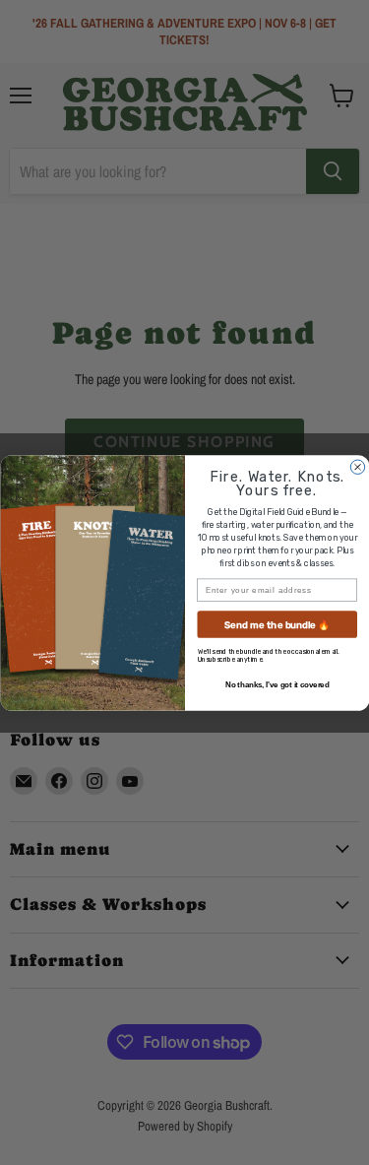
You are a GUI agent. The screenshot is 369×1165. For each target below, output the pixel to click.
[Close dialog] (357, 467)
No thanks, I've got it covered (276, 684)
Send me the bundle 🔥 (277, 624)
